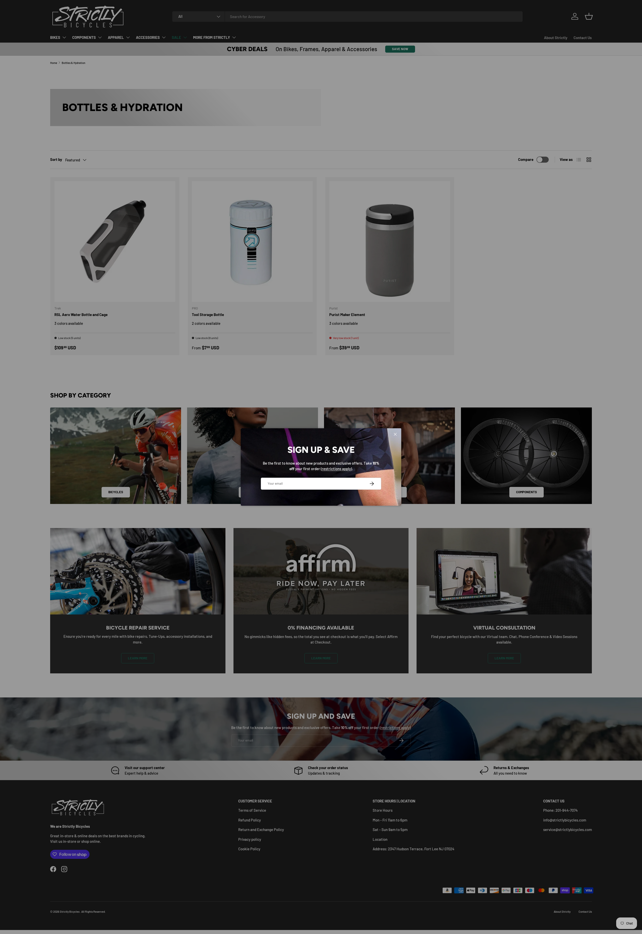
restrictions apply (336, 468)
